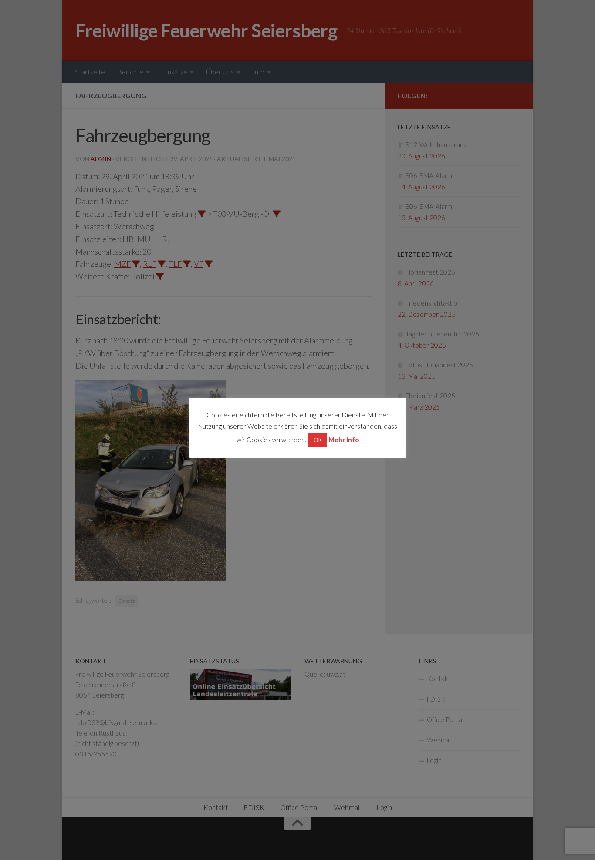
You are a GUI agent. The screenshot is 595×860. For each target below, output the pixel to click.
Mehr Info (343, 439)
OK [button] (318, 440)
